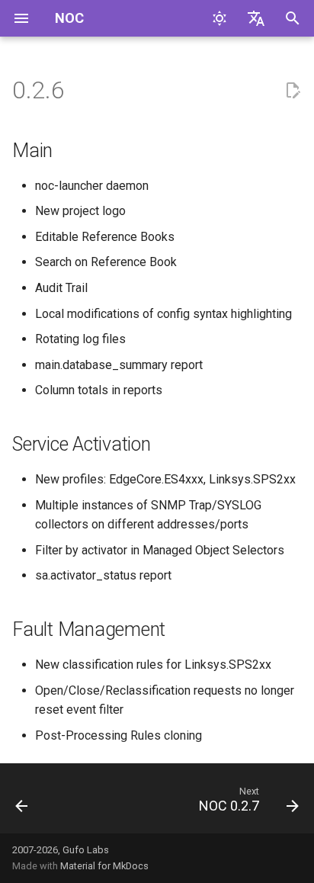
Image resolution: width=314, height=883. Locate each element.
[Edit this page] (293, 91)
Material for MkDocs (104, 866)
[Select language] (256, 18)
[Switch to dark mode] (219, 18)
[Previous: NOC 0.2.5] (22, 803)
